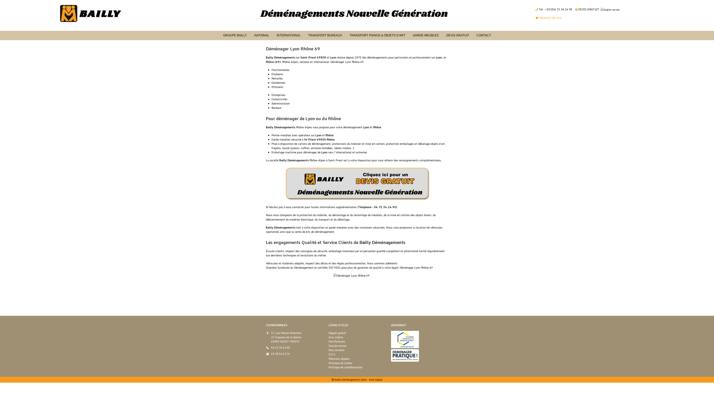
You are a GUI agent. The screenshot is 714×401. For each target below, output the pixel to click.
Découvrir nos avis (550, 18)
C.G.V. (332, 354)
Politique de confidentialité (345, 367)
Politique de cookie (340, 363)
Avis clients (336, 337)
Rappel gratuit (337, 333)
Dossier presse (337, 346)
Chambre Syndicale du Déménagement (289, 267)
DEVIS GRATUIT (588, 9)
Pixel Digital (375, 380)
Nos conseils (337, 350)
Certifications (337, 341)
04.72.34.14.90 (280, 347)
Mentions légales (339, 359)
